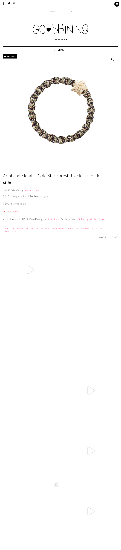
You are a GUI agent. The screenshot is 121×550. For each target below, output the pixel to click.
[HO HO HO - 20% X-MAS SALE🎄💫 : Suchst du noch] (30, 451)
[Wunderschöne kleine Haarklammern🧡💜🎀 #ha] (90, 270)
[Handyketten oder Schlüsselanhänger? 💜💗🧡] (30, 511)
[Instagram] (14, 3)
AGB (7, 228)
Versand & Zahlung (78, 228)
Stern (101, 219)
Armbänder (54, 219)
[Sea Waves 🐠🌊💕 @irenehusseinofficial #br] (30, 390)
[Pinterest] (9, 3)
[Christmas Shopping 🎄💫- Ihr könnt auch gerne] (90, 451)
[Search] (71, 12)
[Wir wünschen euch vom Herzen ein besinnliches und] (90, 390)
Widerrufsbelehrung (53, 228)
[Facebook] (4, 3)
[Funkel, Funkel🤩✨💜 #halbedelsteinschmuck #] (30, 330)
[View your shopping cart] (116, 4)
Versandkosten (32, 190)
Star (95, 219)
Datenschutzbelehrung (25, 228)
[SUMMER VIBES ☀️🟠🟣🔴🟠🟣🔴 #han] (90, 330)
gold (89, 219)
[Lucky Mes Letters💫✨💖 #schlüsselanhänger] (30, 270)
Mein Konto (98, 228)
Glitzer (82, 219)
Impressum (10, 232)
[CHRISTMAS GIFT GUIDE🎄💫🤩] (90, 511)
